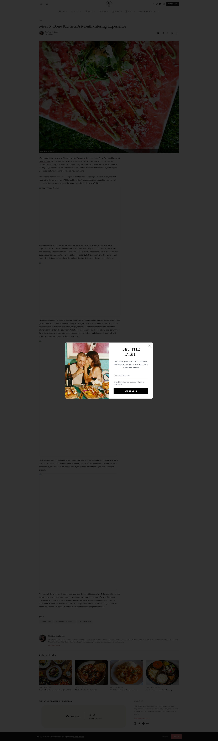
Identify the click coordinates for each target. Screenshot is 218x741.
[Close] (150, 345)
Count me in (131, 391)
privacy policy (118, 384)
